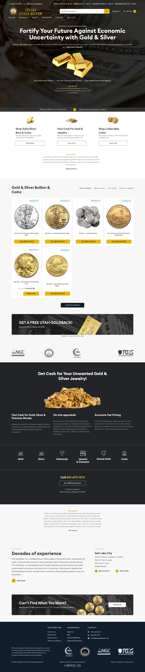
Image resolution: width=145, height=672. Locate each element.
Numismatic (23, 17)
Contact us (51, 632)
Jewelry (35, 17)
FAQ (68, 635)
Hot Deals (112, 188)
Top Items (59, 17)
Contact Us (117, 605)
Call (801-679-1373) (27, 242)
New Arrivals (99, 188)
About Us (70, 632)
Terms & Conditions (54, 641)
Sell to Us (71, 17)
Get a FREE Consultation (72, 483)
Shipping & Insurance (74, 641)
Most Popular (85, 188)
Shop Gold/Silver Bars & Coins (26, 130)
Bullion (12, 17)
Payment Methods (73, 638)
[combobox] (82, 11)
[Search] (107, 11)
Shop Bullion (30, 143)
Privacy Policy (52, 638)
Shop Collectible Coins (109, 130)
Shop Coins (113, 143)
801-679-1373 (76, 477)
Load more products (72, 305)
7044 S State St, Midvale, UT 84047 (93, 110)
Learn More (72, 143)
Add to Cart (31, 293)
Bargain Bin (46, 17)
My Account (51, 635)
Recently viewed (126, 188)
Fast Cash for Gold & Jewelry (70, 130)
